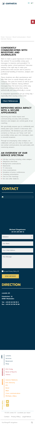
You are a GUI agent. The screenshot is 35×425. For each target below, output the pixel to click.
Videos (8, 374)
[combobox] (15, 422)
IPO (7, 385)
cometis (8, 356)
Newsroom (9, 361)
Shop (7, 364)
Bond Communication (19, 37)
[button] (28, 3)
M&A (7, 391)
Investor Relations (12, 380)
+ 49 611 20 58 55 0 (12, 302)
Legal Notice (26, 417)
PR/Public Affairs (11, 396)
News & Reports (11, 372)
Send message (10, 276)
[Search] (32, 422)
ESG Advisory (10, 383)
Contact (6, 417)
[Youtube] (7, 401)
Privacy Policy (15, 417)
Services (8, 37)
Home (2, 37)
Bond (7, 388)
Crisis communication (13, 393)
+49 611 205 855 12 (17, 232)
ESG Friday (9, 369)
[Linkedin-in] (7, 405)
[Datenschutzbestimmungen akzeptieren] (18, 271)
